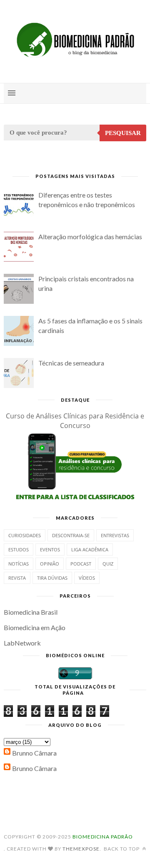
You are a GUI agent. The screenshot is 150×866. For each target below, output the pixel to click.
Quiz (107, 564)
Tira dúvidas (52, 578)
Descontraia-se (71, 535)
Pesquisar (123, 133)
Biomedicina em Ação (34, 627)
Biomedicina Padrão (102, 836)
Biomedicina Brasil (31, 612)
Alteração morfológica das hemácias (90, 236)
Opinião (49, 564)
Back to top (122, 849)
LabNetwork (22, 643)
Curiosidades (24, 535)
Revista (17, 578)
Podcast (80, 564)
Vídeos (87, 578)
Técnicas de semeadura (71, 363)
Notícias (18, 564)
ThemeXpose (81, 849)
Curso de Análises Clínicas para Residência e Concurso (75, 420)
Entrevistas (115, 535)
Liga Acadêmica (89, 549)
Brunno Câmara (34, 753)
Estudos (18, 549)
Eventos (50, 549)
